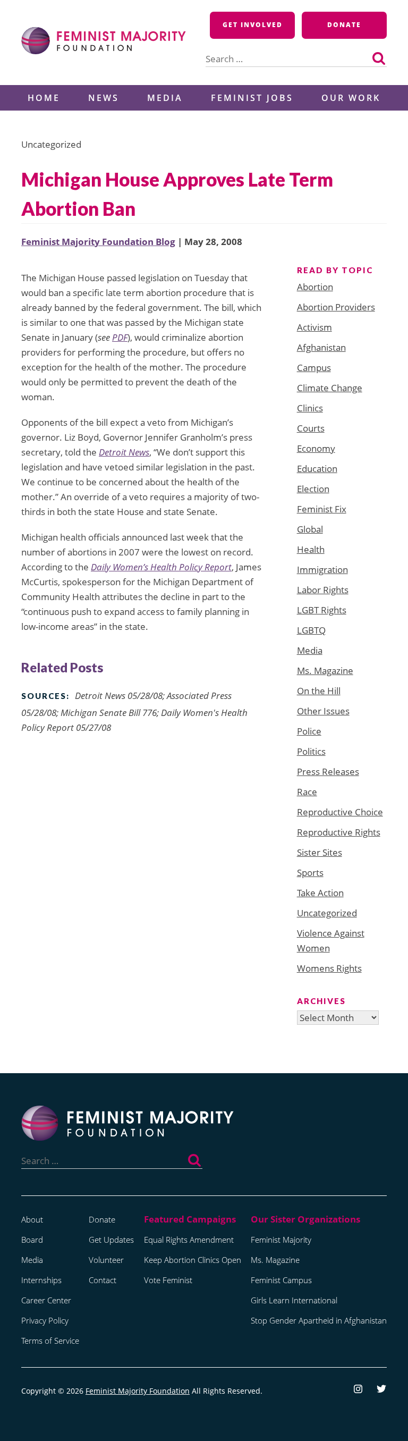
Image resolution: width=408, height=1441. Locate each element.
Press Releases (328, 771)
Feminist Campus (281, 1280)
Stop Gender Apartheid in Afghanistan (319, 1320)
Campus (314, 367)
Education (317, 468)
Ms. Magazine (325, 670)
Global (310, 529)
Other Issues (323, 711)
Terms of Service (50, 1340)
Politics (311, 751)
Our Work (350, 98)
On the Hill (319, 691)
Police (309, 731)
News (103, 98)
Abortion (315, 287)
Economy (316, 448)
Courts (311, 428)
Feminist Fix (321, 509)
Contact (102, 1280)
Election (313, 489)
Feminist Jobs (252, 98)
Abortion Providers (336, 307)
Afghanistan (321, 347)
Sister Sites (319, 852)
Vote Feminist (168, 1280)
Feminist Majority (281, 1239)
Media (165, 98)
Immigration (322, 569)
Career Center (46, 1300)
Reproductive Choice (340, 812)
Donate (344, 24)
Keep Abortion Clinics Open (192, 1259)
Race (307, 792)
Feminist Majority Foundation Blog (98, 241)
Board (32, 1239)
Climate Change (329, 388)
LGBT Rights (321, 610)
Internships (41, 1280)
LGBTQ (311, 630)
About (32, 1219)
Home (44, 98)
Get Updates (111, 1239)
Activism (314, 327)
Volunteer (106, 1259)
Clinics (310, 408)
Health (311, 549)
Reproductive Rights (338, 832)
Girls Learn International (294, 1300)
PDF (120, 337)
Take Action (320, 893)
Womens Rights (329, 968)
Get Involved (253, 24)
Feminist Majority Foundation (138, 1391)
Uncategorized (327, 913)
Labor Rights (322, 590)
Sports (310, 872)
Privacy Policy (45, 1320)
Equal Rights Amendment (189, 1239)
